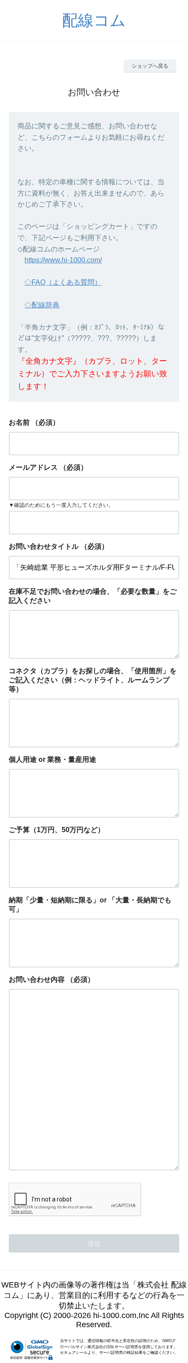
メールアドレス (33, 467)
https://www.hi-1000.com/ (63, 260)
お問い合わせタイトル (44, 546)
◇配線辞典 (41, 305)
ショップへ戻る (150, 66)
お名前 (19, 422)
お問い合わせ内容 (37, 979)
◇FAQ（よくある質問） (62, 282)
